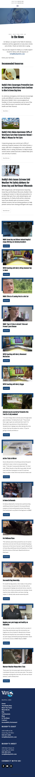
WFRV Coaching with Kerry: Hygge (17, 378)
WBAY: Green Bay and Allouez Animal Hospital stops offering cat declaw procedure (17, 235)
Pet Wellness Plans (17, 540)
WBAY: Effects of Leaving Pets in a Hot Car (17, 291)
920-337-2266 (6, 735)
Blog (3, 716)
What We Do (6, 710)
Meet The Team (7, 708)
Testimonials (6, 714)
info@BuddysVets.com (17, 54)
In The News (6, 718)
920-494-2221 (6, 752)
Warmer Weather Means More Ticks (17, 666)
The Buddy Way (7, 706)
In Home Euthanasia (17, 500)
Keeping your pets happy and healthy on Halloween (17, 625)
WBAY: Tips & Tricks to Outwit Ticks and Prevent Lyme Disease (17, 319)
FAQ (3, 712)
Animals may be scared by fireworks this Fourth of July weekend (17, 415)
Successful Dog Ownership (17, 582)
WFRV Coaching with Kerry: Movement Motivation (17, 349)
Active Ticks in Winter (17, 460)
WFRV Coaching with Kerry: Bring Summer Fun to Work (17, 263)
